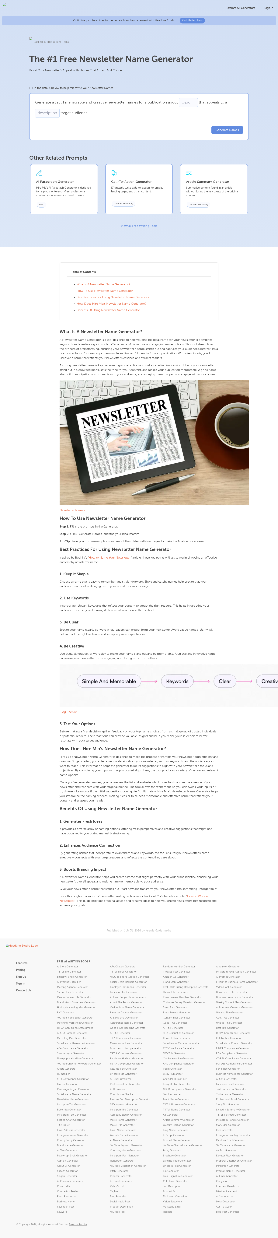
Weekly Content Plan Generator (234, 1002)
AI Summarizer (224, 1196)
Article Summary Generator (178, 1120)
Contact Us (23, 990)
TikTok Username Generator (179, 1104)
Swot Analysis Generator (71, 1053)
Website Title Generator (229, 1013)
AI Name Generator (121, 1140)
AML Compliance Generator (179, 1064)
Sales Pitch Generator (175, 1007)
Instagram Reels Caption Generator (236, 972)
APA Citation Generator (123, 967)
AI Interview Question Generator (234, 1007)
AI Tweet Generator (121, 1181)
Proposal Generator (121, 1176)
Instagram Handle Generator (232, 1120)
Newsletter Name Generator (73, 1099)
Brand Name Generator (70, 1145)
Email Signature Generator (178, 1176)
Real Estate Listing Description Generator (186, 987)
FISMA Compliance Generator (127, 1064)
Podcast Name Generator (177, 1140)
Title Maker (63, 1125)
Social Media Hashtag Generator (128, 982)
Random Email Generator (230, 1140)
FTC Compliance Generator (178, 1048)
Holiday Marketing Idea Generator (76, 1007)
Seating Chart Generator (71, 1120)
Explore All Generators (241, 8)
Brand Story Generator (176, 982)
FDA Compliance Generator (232, 1053)
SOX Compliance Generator (73, 1079)
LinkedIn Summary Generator (233, 1110)
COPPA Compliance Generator (233, 1058)
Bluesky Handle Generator (72, 977)
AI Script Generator (174, 1135)
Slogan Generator (67, 1176)
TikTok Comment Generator (126, 1053)
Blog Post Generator (227, 1212)
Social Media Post (120, 1202)
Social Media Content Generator (234, 1043)
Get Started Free (192, 20)
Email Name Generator (123, 1130)
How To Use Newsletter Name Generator (105, 291)
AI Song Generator (226, 1079)
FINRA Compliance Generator (233, 1048)
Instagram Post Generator (125, 1156)
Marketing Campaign (175, 1196)
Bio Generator (171, 1171)
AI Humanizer (118, 1089)
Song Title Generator (228, 1069)
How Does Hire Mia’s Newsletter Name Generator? (112, 303)
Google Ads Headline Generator (128, 1028)
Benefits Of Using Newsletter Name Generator (108, 310)
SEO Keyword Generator (124, 1104)
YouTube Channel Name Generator (183, 1145)
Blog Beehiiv (68, 712)
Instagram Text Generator (71, 1115)
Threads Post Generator (176, 972)
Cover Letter (64, 1186)
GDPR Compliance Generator (179, 1089)
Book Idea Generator (69, 1110)
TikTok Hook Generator (123, 972)
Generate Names (227, 130)
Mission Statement (226, 1191)
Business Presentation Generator (234, 997)
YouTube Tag (117, 1212)
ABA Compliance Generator (72, 1048)
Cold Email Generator (175, 1181)
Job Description (172, 1186)
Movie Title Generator (122, 1125)
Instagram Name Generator (73, 1135)
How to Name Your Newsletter (110, 557)
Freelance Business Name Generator (237, 982)
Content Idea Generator (176, 1038)
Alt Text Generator (226, 1150)
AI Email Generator (227, 1176)
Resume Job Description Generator (130, 1099)
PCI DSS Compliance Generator (234, 1064)
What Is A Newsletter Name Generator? (103, 284)
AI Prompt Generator (228, 977)
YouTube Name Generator (231, 1145)
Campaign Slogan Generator (73, 1089)
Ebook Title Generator (175, 992)
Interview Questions (227, 1186)
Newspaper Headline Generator (75, 1058)
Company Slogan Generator (126, 1115)
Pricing (20, 970)
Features (21, 963)
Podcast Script (171, 1191)
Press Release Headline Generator (182, 997)
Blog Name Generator (175, 1130)
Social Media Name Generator (74, 1094)
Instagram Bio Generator (124, 1110)
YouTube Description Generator (128, 1166)
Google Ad (222, 1181)
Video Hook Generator (229, 987)
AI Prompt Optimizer (69, 982)
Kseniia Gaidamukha (158, 930)
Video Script (117, 1186)
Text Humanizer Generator (231, 1089)
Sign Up (21, 976)
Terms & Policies (78, 1224)
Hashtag (167, 1212)
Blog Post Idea (118, 1196)
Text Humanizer (172, 1094)
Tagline (114, 1191)
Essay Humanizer (172, 1074)
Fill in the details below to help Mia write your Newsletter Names (71, 88)
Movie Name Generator (123, 1120)
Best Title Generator (227, 1028)
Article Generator (66, 1069)
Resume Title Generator (123, 1069)
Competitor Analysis (68, 1191)
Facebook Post (65, 1207)
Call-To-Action (224, 1207)
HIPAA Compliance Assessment (75, 1028)
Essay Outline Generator (176, 1084)
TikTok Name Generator (176, 1110)
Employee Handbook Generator (128, 987)
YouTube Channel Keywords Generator (79, 1064)
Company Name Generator (125, 1150)
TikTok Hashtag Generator (231, 1115)
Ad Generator (170, 1115)
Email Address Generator (71, 1130)
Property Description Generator (234, 1161)
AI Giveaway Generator (70, 1181)
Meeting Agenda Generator (72, 987)
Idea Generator (224, 1130)
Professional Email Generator (232, 1099)
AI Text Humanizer (120, 1079)
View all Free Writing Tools (139, 226)
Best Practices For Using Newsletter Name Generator (113, 297)
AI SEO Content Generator (72, 1033)
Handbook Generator (122, 1161)
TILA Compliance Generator (126, 1038)
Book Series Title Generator (231, 992)
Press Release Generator (177, 1013)
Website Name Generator (124, 1135)
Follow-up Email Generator (72, 1156)
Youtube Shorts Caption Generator (129, 977)
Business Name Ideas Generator (234, 1074)
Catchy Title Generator (229, 1038)
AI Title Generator (173, 1028)
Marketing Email (172, 1207)
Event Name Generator (176, 1099)
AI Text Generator (67, 1150)
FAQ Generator (65, 1013)
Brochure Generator (174, 1156)
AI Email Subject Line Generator (128, 997)
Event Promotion (66, 1196)
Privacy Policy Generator (71, 1140)
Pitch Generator (119, 1171)
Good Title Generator (175, 1023)
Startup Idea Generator (70, 992)
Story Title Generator (228, 1104)
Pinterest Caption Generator (126, 1013)
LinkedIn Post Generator (177, 1166)
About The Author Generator (126, 1002)
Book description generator (125, 1048)
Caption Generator (67, 1161)
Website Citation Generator (178, 1125)
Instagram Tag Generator (71, 1104)
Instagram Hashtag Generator (233, 1135)
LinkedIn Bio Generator (123, 1074)
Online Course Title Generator (74, 997)
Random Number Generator (179, 967)
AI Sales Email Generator (124, 1018)
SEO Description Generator (178, 1033)
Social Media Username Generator (76, 1043)
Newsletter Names (72, 510)
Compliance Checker (122, 1094)
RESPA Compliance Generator (233, 1033)
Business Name (66, 1202)
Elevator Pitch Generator (230, 1156)
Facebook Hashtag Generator (127, 1058)
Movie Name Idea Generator (126, 1043)
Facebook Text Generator (230, 1084)
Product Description (121, 1207)
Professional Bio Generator (125, 1084)
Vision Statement (172, 1202)
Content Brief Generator (176, 1018)
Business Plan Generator (124, 992)
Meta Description (225, 1202)
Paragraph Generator (228, 1166)
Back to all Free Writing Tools (51, 42)
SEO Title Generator (174, 1053)
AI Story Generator (67, 967)
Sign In (269, 8)
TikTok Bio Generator (69, 972)
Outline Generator (67, 1084)
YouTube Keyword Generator (126, 1145)
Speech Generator (67, 1171)
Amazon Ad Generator (176, 977)
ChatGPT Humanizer (175, 1079)
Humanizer (63, 1074)
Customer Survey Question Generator (184, 1002)
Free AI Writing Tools (73, 961)
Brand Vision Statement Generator (76, 1002)
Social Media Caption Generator (181, 1043)
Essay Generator (172, 1150)
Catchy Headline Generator (178, 1058)
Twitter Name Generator (230, 1094)
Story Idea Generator (228, 1125)
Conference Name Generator (126, 1023)
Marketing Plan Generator (71, 1038)
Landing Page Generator (177, 1161)
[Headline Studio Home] (23, 8)
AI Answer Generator (228, 967)
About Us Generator (68, 1166)
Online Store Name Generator (127, 1007)
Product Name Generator (230, 1171)
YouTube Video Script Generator (75, 1018)
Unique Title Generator (229, 1023)
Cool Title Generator (227, 1018)
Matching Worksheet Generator (75, 1023)
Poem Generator (172, 1069)
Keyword (62, 1212)
